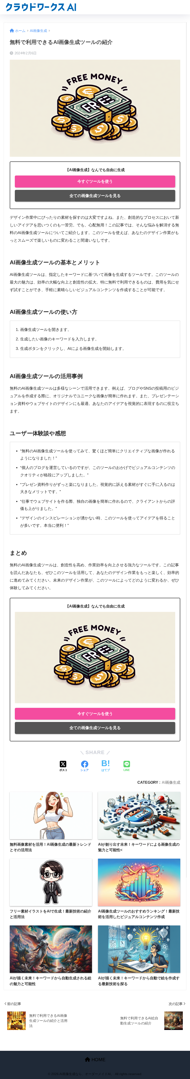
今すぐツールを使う (95, 181)
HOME (97, 1059)
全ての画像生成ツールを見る (95, 196)
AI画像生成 (171, 782)
